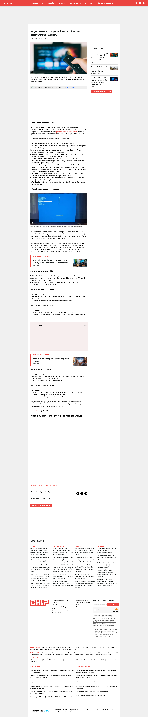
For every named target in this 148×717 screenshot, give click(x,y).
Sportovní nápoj (103, 652)
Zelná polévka (45, 654)
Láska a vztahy (105, 647)
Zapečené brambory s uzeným (103, 654)
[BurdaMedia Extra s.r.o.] (39, 603)
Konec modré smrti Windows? (110, 658)
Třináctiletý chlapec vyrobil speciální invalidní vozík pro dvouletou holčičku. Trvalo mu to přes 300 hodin (99, 57)
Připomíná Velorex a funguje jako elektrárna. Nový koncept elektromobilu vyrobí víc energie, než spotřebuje (51, 687)
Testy (43, 3)
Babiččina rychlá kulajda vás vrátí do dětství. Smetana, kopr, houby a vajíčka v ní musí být (96, 687)
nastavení (41, 485)
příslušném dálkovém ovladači (66, 132)
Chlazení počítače (47, 658)
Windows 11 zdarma (36, 660)
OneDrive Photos (95, 658)
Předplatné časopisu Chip (60, 600)
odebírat (113, 604)
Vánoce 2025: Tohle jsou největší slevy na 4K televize (51, 359)
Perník (66, 654)
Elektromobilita (75, 3)
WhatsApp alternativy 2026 (70, 649)
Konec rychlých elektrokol (60, 658)
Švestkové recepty (79, 654)
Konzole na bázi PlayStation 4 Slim (73, 660)
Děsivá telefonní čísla (47, 647)
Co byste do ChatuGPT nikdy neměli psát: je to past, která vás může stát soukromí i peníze (84, 560)
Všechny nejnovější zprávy (41, 505)
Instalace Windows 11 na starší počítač (79, 658)
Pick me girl (81, 647)
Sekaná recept (59, 654)
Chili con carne (94, 652)
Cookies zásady (56, 613)
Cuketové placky (35, 654)
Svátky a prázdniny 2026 (43, 649)
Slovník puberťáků (59, 647)
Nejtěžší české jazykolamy (93, 647)
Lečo (71, 654)
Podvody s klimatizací (112, 660)
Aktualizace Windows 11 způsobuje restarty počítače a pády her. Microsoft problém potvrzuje (99, 81)
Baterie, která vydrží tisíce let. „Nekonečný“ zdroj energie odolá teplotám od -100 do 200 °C (40, 560)
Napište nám (51, 492)
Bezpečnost (62, 3)
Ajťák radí (32, 649)
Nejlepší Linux (34, 661)
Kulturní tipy (114, 647)
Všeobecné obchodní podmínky (61, 607)
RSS (77, 607)
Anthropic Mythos (48, 660)
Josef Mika (33, 38)
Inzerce (78, 605)
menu (55, 485)
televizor (33, 485)
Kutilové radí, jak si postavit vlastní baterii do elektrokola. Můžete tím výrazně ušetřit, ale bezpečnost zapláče (50, 676)
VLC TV (103, 660)
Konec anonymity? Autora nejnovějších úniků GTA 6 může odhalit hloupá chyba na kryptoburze (51, 697)
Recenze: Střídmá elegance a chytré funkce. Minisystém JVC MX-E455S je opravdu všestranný (63, 583)
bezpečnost (79, 546)
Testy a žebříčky (58, 546)
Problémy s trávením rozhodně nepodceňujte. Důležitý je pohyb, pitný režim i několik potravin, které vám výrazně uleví (96, 676)
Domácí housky (89, 654)
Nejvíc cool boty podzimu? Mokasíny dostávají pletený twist (92, 691)
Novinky (35, 3)
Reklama (54, 605)
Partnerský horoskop (71, 647)
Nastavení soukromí (58, 609)
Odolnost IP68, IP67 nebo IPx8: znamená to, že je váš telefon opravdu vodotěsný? (106, 565)
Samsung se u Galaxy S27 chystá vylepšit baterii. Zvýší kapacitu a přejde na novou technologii (40, 585)
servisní (48, 485)
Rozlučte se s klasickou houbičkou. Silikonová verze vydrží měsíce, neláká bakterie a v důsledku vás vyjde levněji (96, 671)
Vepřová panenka (47, 652)
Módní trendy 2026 (56, 649)
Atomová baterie (58, 660)
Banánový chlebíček (83, 652)
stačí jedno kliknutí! (71, 87)
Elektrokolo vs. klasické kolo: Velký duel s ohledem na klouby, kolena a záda (107, 558)
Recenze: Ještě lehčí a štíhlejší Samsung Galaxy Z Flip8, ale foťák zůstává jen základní (63, 576)
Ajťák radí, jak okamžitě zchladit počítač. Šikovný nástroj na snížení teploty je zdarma (107, 550)
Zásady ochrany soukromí (60, 611)
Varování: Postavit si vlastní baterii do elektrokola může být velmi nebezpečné (99, 69)
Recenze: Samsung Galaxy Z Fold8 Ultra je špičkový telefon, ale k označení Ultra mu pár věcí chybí (63, 560)
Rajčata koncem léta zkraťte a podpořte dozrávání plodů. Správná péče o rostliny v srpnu (95, 681)
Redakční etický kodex (83, 602)
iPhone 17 (96, 660)
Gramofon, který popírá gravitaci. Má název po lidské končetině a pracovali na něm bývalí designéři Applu (51, 692)
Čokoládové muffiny (71, 652)
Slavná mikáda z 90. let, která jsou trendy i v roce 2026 (90, 695)
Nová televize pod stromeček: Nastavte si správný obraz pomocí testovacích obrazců (50, 261)
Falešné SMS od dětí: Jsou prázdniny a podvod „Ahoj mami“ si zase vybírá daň (85, 576)
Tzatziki (52, 654)
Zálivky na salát (113, 652)
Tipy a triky (88, 3)
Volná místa (55, 602)
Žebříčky (51, 3)
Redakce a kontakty (82, 600)
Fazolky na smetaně (58, 652)
